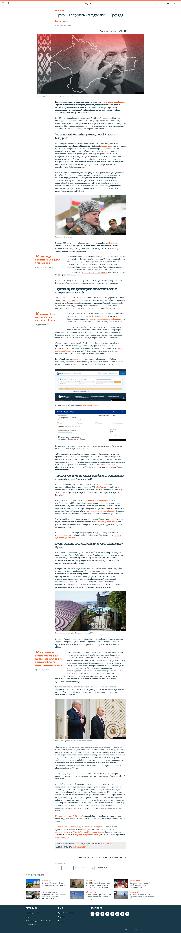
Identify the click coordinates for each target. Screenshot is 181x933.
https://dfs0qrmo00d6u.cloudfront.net (88, 832)
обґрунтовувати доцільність (113, 102)
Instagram (87, 835)
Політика (59, 10)
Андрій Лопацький (67, 300)
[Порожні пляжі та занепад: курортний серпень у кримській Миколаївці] (121, 895)
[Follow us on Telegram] (107, 914)
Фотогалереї (134, 892)
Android (82, 847)
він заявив (112, 243)
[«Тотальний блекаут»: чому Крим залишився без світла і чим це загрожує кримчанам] (77, 895)
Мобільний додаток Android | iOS (38, 921)
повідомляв (105, 501)
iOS (74, 847)
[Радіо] (174, 3)
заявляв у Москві (108, 465)
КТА (162, 3)
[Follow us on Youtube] (102, 914)
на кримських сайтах (89, 406)
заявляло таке (106, 146)
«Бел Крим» (101, 487)
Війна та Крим (91, 881)
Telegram (78, 835)
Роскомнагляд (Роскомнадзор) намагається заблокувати (79, 827)
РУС (156, 3)
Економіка (46, 881)
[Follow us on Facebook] (92, 914)
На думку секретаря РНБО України (70, 816)
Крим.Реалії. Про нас (66, 913)
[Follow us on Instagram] (112, 914)
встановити (62, 837)
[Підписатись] (127, 914)
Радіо (28, 917)
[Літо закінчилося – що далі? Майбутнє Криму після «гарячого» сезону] (121, 883)
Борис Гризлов (94, 501)
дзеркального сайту (63, 832)
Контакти (61, 921)
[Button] (103, 31)
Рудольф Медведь (61, 21)
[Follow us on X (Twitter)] (97, 914)
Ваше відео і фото (32, 913)
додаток (108, 844)
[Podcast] (122, 914)
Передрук (62, 917)
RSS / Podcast (31, 925)
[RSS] (117, 914)
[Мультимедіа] (168, 3)
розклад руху (78, 359)
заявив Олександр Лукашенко (94, 272)
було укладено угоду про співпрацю (100, 511)
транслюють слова (106, 319)
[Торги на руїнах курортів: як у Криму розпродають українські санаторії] (33, 883)
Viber (95, 835)
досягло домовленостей (108, 522)
